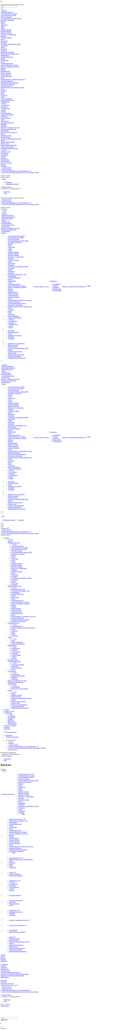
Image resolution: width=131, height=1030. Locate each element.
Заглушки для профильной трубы (19, 942)
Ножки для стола (14, 840)
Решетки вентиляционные (17, 948)
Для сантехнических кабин (26, 775)
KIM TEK (12, 913)
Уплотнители (15, 674)
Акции (3, 956)
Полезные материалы (7, 983)
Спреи (11, 905)
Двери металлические (15, 875)
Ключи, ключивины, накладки (18, 833)
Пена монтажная (14, 903)
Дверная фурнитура (17, 546)
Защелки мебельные (15, 848)
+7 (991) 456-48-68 (16, 171)
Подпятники (13, 827)
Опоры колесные (14, 841)
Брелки (11, 943)
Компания (4, 961)
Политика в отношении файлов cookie (12, 975)
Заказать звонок (12, 749)
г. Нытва (11, 888)
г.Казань (11, 890)
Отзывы (3, 966)
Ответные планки (23, 800)
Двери (13, 640)
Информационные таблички (17, 951)
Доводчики (21, 787)
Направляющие (14, 838)
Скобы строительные (15, 950)
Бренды (3, 958)
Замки (20, 788)
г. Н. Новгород (13, 884)
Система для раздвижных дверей (28, 806)
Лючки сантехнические (16, 945)
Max (5, 193)
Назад (11, 539)
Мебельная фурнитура (18, 589)
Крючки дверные (23, 793)
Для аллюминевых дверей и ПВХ (28, 780)
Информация (5, 977)
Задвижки (21, 812)
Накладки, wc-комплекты (26, 796)
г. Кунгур (12, 882)
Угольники (21, 808)
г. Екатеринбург (14, 887)
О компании (11, 716)
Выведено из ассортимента (17, 932)
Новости (3, 959)
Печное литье (13, 946)
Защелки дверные (23, 792)
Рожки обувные (14, 940)
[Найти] (2, 8)
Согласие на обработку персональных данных (15, 974)
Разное (13, 693)
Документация (5, 971)
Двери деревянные (15, 874)
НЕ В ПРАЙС (15, 687)
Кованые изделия (14, 938)
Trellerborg (12, 915)
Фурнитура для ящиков (16, 851)
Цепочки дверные (23, 779)
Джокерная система (15, 830)
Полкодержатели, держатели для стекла (21, 846)
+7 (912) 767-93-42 (20, 172)
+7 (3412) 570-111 (6, 167)
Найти (3, 1020)
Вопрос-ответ (5, 969)
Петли (20, 801)
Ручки (20, 785)
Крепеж (20, 784)
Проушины (21, 803)
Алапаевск (12, 885)
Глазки (20, 790)
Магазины (4, 980)
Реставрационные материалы (18, 849)
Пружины (21, 804)
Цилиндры (21, 811)
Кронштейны (13, 822)
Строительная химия (17, 664)
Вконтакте (7, 191)
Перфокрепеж (15, 648)
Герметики (12, 902)
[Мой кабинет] (1, 515)
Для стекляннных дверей (26, 777)
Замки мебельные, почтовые (17, 832)
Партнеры (4, 967)
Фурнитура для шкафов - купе (18, 821)
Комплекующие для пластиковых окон (21, 859)
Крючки (11, 837)
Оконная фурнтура (17, 626)
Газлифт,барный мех (15, 824)
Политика (4, 982)
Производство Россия (15, 912)
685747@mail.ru (7, 187)
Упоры (20, 809)
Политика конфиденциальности (10, 972)
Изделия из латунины (25, 782)
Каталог (10, 541)
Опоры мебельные (14, 843)
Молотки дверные (23, 795)
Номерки (21, 798)
